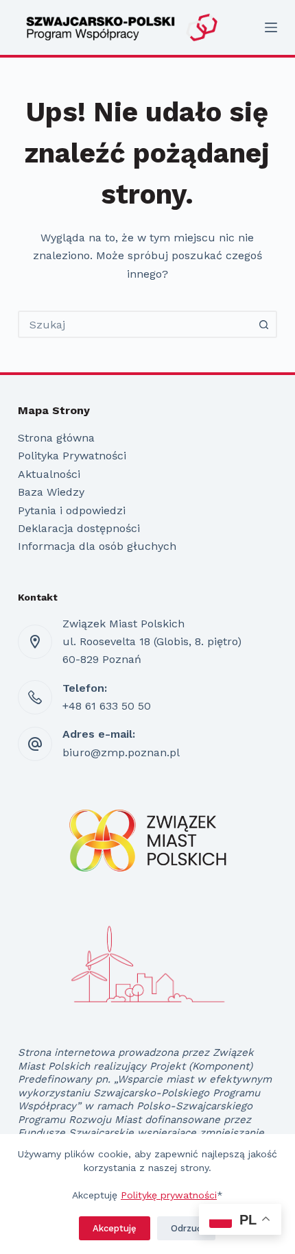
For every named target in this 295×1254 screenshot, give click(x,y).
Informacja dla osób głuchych (97, 546)
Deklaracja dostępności (79, 528)
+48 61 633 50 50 (106, 705)
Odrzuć (186, 1228)
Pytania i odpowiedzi (72, 510)
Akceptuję (115, 1228)
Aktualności (49, 474)
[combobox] (135, 324)
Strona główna (56, 437)
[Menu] (271, 27)
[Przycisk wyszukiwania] (263, 324)
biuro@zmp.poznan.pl (121, 752)
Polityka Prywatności (72, 455)
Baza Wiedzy (51, 491)
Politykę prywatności (169, 1195)
